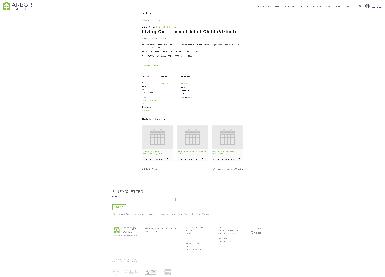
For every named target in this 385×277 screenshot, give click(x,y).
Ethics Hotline (223, 227)
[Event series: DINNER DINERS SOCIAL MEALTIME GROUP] (202, 158)
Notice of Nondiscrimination (228, 230)
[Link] (17, 6)
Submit (119, 207)
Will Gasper (184, 83)
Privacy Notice (223, 238)
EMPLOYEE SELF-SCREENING (194, 227)
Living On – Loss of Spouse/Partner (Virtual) (225, 169)
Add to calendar (152, 65)
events (187, 240)
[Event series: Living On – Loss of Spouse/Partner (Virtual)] (167, 158)
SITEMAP (220, 244)
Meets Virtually (166, 83)
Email (115, 196)
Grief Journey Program (193, 243)
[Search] (360, 6)
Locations (188, 230)
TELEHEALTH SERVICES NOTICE (194, 249)
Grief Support (146, 110)
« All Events (146, 13)
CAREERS (188, 233)
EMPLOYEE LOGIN (223, 248)
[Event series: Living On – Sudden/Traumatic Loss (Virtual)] (239, 158)
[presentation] (157, 137)
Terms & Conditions (224, 241)
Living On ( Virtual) (151, 169)
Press (187, 246)
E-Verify (188, 237)
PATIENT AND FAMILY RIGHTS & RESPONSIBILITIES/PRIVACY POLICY (229, 234)
